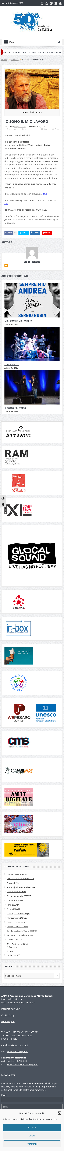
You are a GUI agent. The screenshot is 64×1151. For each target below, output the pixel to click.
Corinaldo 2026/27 (15, 900)
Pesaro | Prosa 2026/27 (17, 922)
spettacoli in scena (21, 129)
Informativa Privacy (10, 1008)
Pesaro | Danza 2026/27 (17, 926)
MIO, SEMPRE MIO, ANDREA (18, 321)
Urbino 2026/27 (13, 955)
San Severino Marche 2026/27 (20, 935)
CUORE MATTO (11, 364)
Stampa (47, 129)
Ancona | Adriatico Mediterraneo (21, 887)
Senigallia (13, 947)
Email (57, 129)
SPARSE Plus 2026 (14, 939)
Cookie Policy (7, 1015)
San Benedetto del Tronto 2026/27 (22, 931)
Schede (10, 129)
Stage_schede (20, 126)
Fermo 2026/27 (13, 909)
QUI (45, 193)
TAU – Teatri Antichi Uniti (17, 944)
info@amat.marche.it (17, 1045)
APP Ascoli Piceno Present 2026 (20, 878)
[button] (59, 1113)
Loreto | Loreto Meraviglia (18, 913)
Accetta (32, 1127)
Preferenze (32, 1144)
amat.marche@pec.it (17, 1051)
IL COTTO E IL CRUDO (15, 408)
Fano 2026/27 (13, 904)
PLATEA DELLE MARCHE (17, 874)
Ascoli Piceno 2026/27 (16, 891)
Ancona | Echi (13, 883)
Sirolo (11, 951)
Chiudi (32, 1135)
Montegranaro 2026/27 (17, 918)
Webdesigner (8, 1021)
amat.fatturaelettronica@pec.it (22, 1064)
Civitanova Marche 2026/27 (19, 896)
